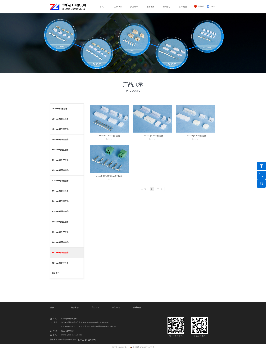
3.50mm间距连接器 (60, 170)
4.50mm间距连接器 (60, 222)
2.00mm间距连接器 (60, 139)
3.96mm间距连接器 (60, 191)
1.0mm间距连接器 (59, 108)
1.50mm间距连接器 (60, 129)
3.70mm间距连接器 (60, 181)
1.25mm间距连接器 (60, 119)
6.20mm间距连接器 (60, 263)
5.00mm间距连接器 (60, 242)
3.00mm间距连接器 (60, 160)
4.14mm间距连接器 (60, 232)
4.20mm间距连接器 (60, 211)
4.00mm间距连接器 (60, 201)
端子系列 (55, 273)
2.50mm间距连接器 (60, 150)
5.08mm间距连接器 (60, 252)
